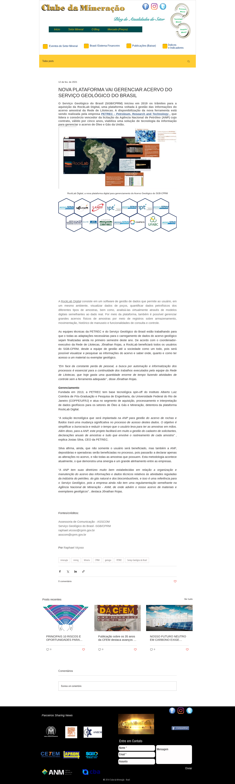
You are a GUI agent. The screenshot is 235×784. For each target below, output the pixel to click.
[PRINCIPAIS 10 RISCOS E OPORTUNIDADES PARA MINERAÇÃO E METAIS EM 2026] (65, 618)
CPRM (97, 560)
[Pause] (122, 731)
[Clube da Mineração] (154, 6)
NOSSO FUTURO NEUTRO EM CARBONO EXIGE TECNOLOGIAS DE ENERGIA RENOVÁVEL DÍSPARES (168, 638)
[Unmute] (128, 731)
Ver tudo (188, 599)
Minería (87, 560)
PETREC (119, 560)
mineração (64, 560)
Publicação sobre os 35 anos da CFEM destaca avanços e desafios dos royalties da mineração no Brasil (116, 638)
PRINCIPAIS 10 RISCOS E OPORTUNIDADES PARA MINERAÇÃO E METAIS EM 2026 (64, 638)
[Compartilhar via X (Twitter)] (67, 571)
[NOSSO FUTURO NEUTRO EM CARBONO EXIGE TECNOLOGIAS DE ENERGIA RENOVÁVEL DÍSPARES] (169, 618)
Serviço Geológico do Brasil (137, 560)
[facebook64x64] (145, 6)
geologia (108, 560)
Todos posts (48, 61)
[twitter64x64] (163, 6)
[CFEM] (117, 618)
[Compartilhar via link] (83, 571)
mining (75, 560)
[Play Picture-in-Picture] (149, 731)
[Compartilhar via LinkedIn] (75, 571)
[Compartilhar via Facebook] (59, 571)
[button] (188, 61)
